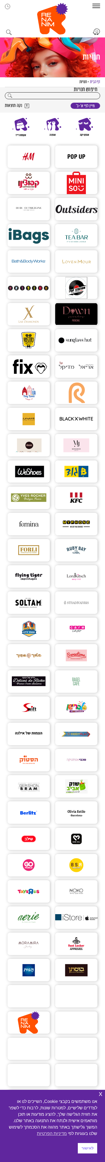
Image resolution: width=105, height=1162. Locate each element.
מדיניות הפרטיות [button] (52, 1133)
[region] (52, 127)
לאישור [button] (88, 1148)
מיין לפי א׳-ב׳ (85, 106)
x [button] (100, 1093)
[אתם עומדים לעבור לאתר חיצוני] (96, 32)
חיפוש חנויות (85, 90)
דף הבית (95, 82)
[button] (52, 18)
